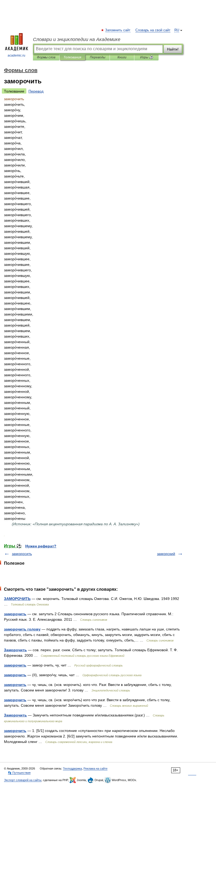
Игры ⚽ (146, 57)
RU (176, 30)
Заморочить (15, 650)
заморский (166, 554)
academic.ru (16, 55)
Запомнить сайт (118, 30)
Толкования (72, 57)
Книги (121, 57)
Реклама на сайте (95, 768)
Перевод (35, 91)
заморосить (22, 554)
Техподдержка (72, 768)
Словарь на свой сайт (152, 30)
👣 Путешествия (19, 772)
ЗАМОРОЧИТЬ (17, 599)
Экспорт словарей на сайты (22, 780)
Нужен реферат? (40, 546)
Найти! (173, 49)
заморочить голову (22, 629)
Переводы (97, 57)
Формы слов (46, 57)
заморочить (15, 614)
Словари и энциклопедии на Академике (76, 39)
